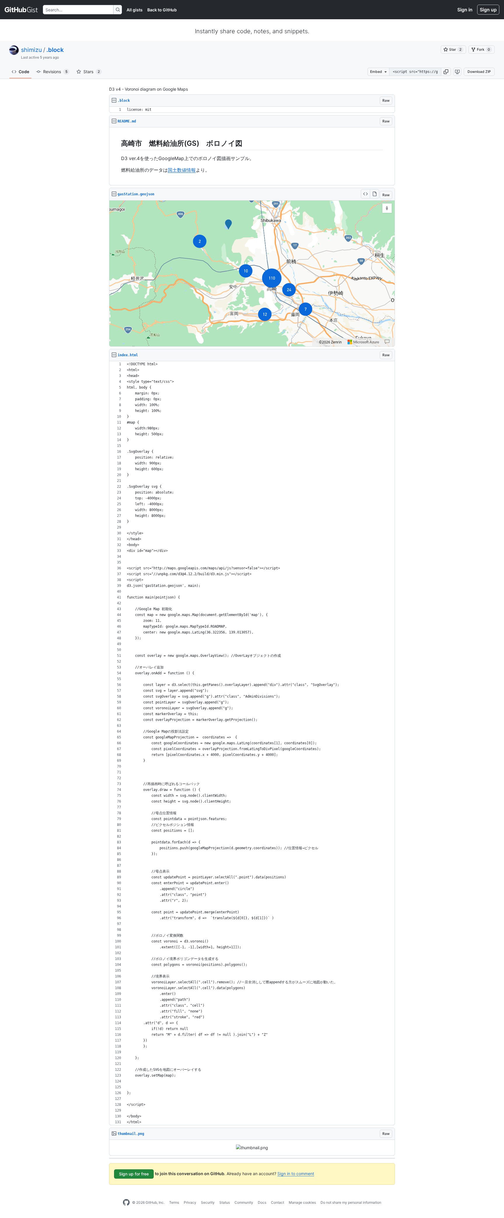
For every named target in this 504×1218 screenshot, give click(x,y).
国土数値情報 (182, 170)
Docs (262, 1202)
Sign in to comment (295, 1173)
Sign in (465, 10)
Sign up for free (134, 1173)
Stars (91, 71)
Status (224, 1202)
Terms (174, 1202)
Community (244, 1202)
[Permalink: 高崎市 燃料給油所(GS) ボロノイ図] (117, 143)
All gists (135, 9)
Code (24, 71)
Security (208, 1202)
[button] (446, 72)
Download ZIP (479, 71)
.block (55, 49)
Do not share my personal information (351, 1202)
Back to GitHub (162, 9)
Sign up (488, 10)
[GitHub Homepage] (126, 1202)
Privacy (190, 1202)
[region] (252, 110)
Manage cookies (302, 1202)
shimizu (31, 49)
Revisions (55, 71)
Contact (277, 1202)
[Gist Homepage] (21, 9)
